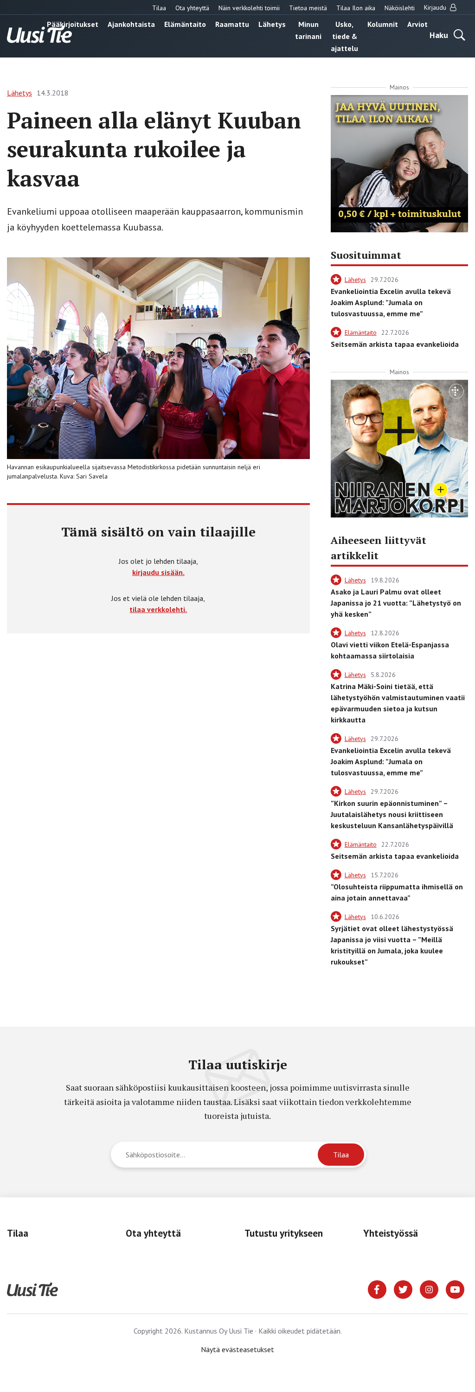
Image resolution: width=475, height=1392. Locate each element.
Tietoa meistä (308, 8)
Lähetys (272, 24)
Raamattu (232, 24)
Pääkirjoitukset (72, 24)
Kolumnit (382, 24)
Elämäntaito (185, 24)
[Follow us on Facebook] (377, 1288)
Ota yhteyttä (192, 8)
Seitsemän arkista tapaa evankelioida (395, 344)
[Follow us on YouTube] (455, 1288)
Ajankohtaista (131, 24)
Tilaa (159, 8)
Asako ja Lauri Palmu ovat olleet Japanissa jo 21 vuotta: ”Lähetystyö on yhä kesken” (396, 603)
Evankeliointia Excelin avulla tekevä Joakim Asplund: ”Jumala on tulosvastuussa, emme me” (391, 302)
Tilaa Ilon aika (355, 8)
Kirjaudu (436, 7)
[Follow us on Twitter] (403, 1288)
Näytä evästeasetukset (237, 1349)
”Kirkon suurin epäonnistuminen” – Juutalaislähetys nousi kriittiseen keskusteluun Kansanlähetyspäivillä (392, 814)
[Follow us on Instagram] (429, 1288)
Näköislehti (400, 8)
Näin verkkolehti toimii (249, 8)
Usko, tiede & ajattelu (344, 36)
